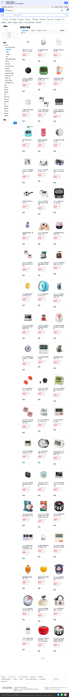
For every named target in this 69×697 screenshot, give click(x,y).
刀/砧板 (6, 87)
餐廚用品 (15, 22)
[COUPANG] (7, 688)
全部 (3, 15)
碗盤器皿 (6, 92)
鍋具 (5, 85)
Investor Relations (12, 676)
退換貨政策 (32, 676)
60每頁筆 (62, 30)
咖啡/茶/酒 (6, 99)
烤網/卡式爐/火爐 (9, 75)
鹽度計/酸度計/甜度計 (11, 59)
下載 (66, 3)
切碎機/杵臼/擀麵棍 (9, 73)
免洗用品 (6, 111)
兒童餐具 (6, 115)
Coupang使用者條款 (23, 676)
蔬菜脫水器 (7, 78)
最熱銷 (44, 30)
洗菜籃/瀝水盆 (8, 71)
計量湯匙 (8, 54)
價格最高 (39, 30)
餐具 (5, 94)
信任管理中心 (41, 676)
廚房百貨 (6, 108)
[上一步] (39, 658)
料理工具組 (7, 64)
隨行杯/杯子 (7, 97)
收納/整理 (6, 101)
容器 (5, 104)
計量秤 (7, 52)
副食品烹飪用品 (8, 80)
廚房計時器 (38, 22)
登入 (53, 7)
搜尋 (15, 123)
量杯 (7, 57)
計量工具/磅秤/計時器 (29, 22)
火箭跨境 (9, 22)
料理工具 (21, 22)
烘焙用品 (6, 113)
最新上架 (23, 32)
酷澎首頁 (4, 22)
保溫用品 (6, 106)
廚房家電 (6, 90)
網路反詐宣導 (4, 681)
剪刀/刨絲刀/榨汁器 (9, 66)
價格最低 (33, 30)
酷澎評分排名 (25, 30)
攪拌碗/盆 (7, 68)
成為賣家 (66, 7)
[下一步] (48, 658)
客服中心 (61, 7)
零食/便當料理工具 (9, 82)
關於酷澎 (3, 676)
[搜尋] (66, 15)
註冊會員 (57, 7)
